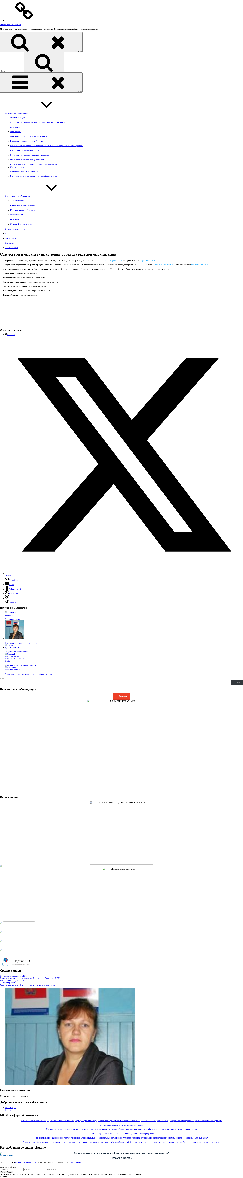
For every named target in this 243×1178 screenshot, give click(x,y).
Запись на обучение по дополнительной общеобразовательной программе (122, 1133)
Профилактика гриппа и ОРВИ (13, 976)
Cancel (9, 1172)
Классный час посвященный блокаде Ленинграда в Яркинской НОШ (30, 978)
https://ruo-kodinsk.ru (199, 265)
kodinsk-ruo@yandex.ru (163, 265)
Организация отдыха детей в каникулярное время (121, 1125)
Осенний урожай (7, 983)
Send (3, 1172)
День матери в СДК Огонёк (12, 980)
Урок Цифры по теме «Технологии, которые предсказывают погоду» (30, 985)
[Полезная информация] (24, 20)
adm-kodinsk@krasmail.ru (111, 260)
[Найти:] (12, 71)
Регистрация (10, 1108)
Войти (8, 1110)
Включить (123, 696)
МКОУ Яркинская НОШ (10, 25)
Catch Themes (75, 1162)
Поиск (3, 678)
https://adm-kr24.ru (147, 260)
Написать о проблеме (121, 1158)
